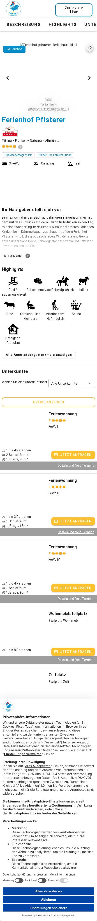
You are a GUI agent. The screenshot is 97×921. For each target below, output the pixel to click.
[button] (71, 383)
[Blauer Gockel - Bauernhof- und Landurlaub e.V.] (13, 10)
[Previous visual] (8, 78)
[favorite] (89, 48)
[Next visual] (89, 78)
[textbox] (48, 234)
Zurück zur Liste (74, 10)
